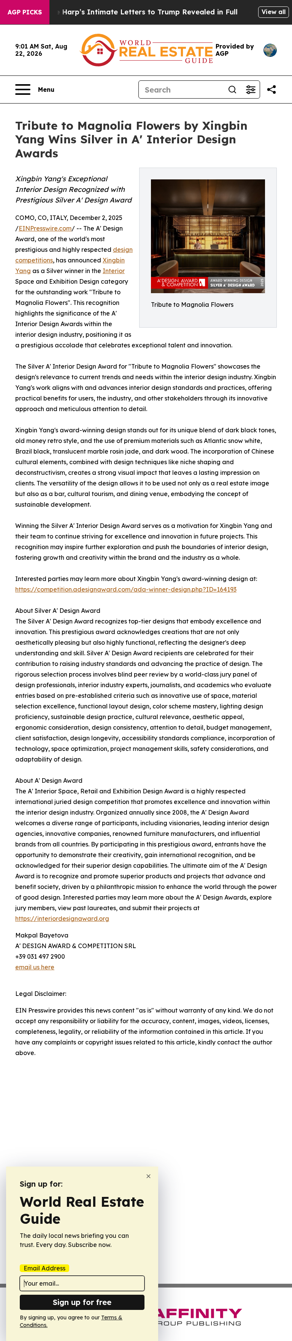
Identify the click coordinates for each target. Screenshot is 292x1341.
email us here (34, 967)
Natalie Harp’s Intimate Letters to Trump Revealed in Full (136, 12)
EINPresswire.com (45, 228)
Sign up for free (82, 1302)
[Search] (232, 89)
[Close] (148, 1176)
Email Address (44, 1268)
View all (274, 12)
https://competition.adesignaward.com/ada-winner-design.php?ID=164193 (125, 589)
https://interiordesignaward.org (62, 918)
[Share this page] (271, 89)
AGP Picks (25, 12)
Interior (114, 271)
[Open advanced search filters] (250, 89)
